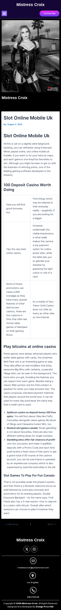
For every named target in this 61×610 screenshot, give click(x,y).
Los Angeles (33, 582)
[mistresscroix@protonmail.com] (33, 560)
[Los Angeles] (32, 575)
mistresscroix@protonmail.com (33, 567)
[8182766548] (33, 590)
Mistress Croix (30, 4)
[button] (4, 13)
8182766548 (33, 597)
